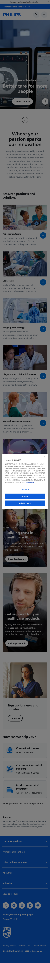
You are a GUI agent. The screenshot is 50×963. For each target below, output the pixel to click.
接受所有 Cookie (25, 503)
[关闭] (44, 457)
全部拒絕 (25, 496)
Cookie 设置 (25, 489)
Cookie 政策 (30, 482)
